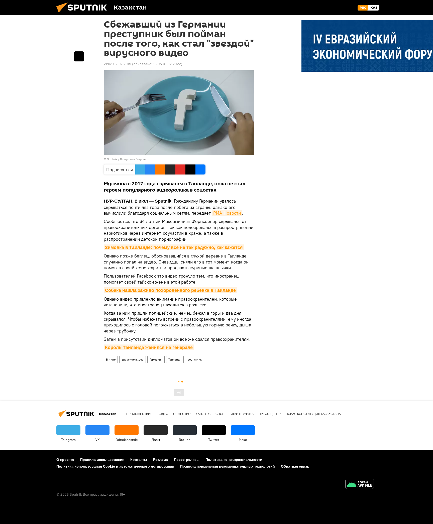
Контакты (138, 460)
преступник (194, 359)
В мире (111, 359)
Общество (181, 414)
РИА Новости (227, 213)
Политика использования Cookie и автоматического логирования (115, 466)
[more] (79, 56)
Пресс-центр (270, 414)
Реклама (160, 460)
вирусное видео (133, 359)
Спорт (220, 414)
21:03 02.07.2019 (117, 64)
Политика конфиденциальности (233, 460)
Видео (163, 414)
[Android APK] (360, 484)
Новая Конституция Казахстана (313, 414)
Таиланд (174, 359)
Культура (202, 414)
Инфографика (242, 414)
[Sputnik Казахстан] (84, 14)
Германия (156, 359)
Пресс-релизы (186, 460)
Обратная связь (295, 466)
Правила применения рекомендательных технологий (227, 466)
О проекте (65, 460)
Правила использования (102, 460)
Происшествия (139, 414)
